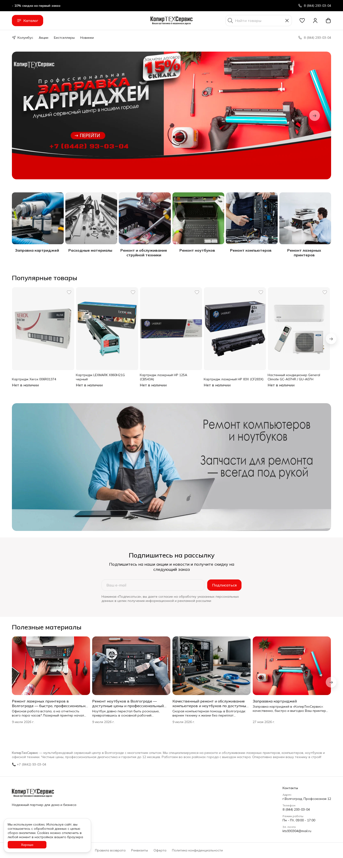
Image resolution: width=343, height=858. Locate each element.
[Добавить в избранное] (69, 292)
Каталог (30, 20)
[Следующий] (314, 115)
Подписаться (224, 585)
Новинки (87, 37)
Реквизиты (139, 850)
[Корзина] (328, 20)
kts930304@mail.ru (297, 831)
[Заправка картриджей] (38, 218)
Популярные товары (44, 278)
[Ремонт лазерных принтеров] (305, 218)
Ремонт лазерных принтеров (304, 252)
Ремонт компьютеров (251, 250)
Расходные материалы (90, 250)
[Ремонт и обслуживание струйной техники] (145, 218)
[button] (302, 20)
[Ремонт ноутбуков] (198, 218)
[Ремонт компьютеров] (252, 218)
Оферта (160, 850)
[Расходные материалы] (91, 218)
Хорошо (27, 845)
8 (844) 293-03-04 (296, 809)
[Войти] (315, 20)
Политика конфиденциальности (197, 850)
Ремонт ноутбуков (197, 250)
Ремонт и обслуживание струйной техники (143, 252)
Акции (43, 37)
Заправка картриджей (37, 250)
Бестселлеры (64, 37)
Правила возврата (110, 850)
